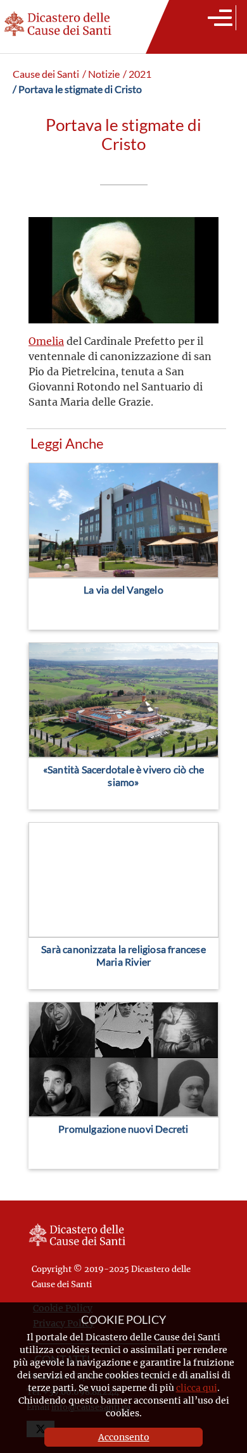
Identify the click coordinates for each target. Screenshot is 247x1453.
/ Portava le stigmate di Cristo (77, 89)
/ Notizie (101, 74)
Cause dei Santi (46, 74)
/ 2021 (137, 74)
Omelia (46, 340)
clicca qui (196, 1387)
